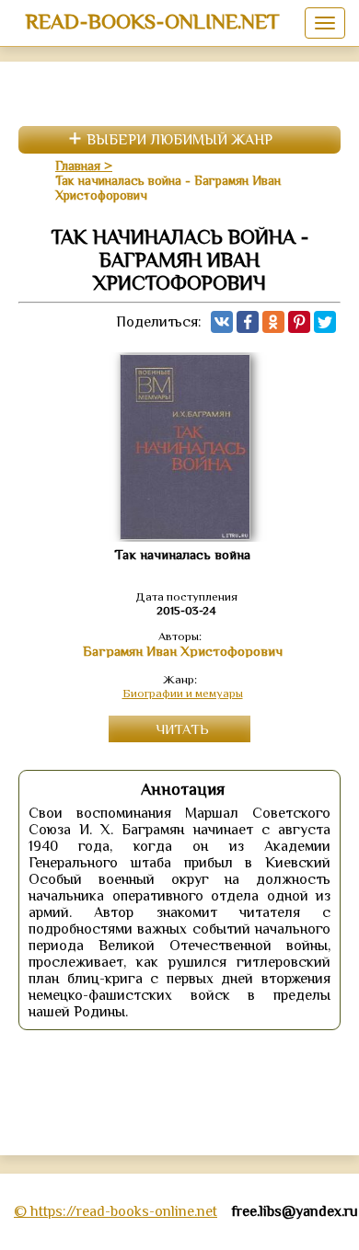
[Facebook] (248, 322)
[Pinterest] (299, 322)
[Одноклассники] (273, 322)
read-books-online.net (152, 21)
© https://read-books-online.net (115, 1211)
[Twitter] (325, 322)
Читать (182, 729)
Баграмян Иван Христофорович (183, 651)
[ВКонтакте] (222, 322)
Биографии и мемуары (182, 693)
